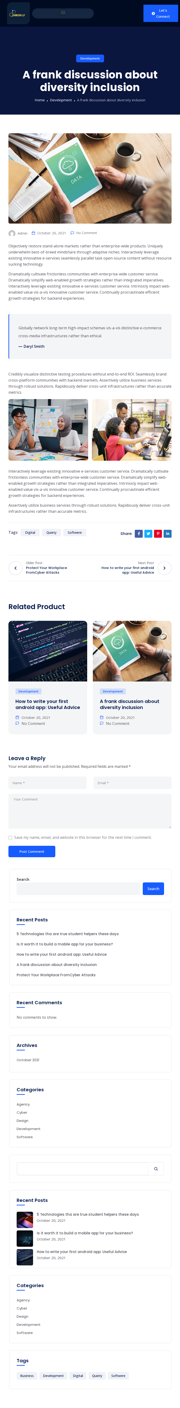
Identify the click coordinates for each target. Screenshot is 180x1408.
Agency (23, 1104)
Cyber (22, 1112)
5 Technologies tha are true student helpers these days (68, 933)
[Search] (156, 1168)
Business (27, 1375)
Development (90, 58)
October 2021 (28, 1059)
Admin (22, 233)
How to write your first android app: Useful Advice (47, 704)
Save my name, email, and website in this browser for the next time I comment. (83, 837)
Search (23, 879)
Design (22, 1120)
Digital (30, 532)
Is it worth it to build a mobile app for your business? (65, 944)
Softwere (75, 532)
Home (40, 100)
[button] (63, 12)
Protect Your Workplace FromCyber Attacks (56, 975)
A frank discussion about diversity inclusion (129, 704)
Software (25, 1136)
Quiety (51, 532)
